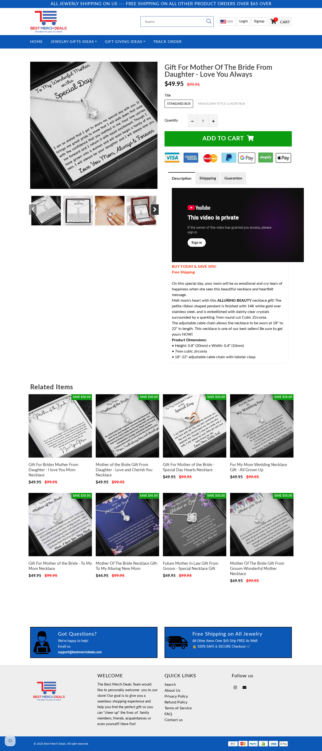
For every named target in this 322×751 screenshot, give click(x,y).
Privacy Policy (176, 696)
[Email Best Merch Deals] (244, 687)
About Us (172, 690)
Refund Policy (176, 702)
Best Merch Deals (55, 743)
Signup (259, 21)
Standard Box (178, 104)
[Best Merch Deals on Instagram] (235, 687)
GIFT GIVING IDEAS (123, 41)
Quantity (171, 120)
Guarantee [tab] (233, 178)
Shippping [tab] (207, 178)
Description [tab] (181, 178)
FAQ (168, 714)
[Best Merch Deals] (60, 21)
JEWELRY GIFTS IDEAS (72, 41)
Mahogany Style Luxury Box (221, 104)
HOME (36, 41)
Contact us (174, 720)
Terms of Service (178, 708)
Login (243, 21)
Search (170, 684)
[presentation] (33, 209)
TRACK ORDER (167, 41)
